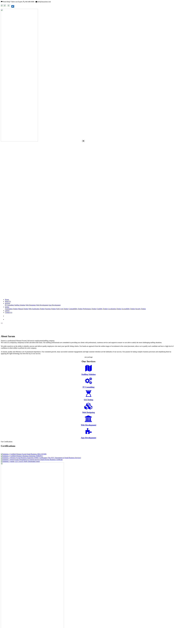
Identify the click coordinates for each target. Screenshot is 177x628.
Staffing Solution (19, 305)
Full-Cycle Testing (62, 309)
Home (7, 299)
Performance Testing (89, 309)
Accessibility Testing (128, 309)
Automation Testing (11, 309)
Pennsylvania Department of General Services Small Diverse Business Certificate (36, 459)
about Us (8, 301)
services (7, 303)
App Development (55, 305)
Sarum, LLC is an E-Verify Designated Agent (25, 461)
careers (7, 310)
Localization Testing (114, 309)
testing (7, 307)
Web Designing (31, 305)
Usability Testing (102, 309)
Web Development (42, 305)
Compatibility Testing (76, 309)
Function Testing (50, 309)
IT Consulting (9, 305)
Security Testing (140, 309)
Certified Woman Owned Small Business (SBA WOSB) (28, 454)
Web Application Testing (37, 309)
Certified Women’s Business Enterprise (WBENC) (26, 456)
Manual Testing (23, 309)
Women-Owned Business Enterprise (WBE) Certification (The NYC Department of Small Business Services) (45, 458)
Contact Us (8, 312)
